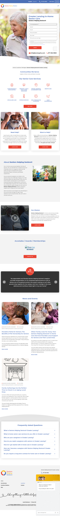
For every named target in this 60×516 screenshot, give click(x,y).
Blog (2, 489)
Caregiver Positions (5, 487)
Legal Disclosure (26, 503)
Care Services (4, 484)
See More (30, 106)
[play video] (14, 217)
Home (14, 67)
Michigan (24, 67)
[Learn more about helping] (45, 120)
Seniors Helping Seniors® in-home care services (12, 330)
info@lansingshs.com (38, 53)
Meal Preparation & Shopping (36, 100)
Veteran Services (24, 100)
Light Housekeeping (48, 100)
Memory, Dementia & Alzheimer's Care (36, 89)
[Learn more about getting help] (15, 120)
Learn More (15, 146)
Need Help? (15, 132)
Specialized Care (11, 100)
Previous (4, 282)
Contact (22, 487)
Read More (5, 351)
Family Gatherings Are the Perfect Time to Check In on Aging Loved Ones (14, 392)
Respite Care (48, 88)
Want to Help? (45, 132)
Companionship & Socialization (11, 89)
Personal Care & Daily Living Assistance (24, 90)
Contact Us (30, 256)
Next (55, 282)
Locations (19, 67)
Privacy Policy (34, 503)
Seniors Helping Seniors (38, 354)
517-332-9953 (44, 1)
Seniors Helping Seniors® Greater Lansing (50, 471)
